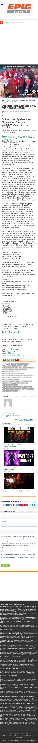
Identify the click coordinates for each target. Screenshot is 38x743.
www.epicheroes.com (13, 349)
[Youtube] (23, 505)
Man (20, 365)
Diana (4, 111)
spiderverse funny (28, 389)
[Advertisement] (19, 44)
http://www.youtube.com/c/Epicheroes (13, 355)
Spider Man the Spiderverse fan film (13, 373)
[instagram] (30, 505)
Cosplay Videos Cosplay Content (12, 332)
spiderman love (7, 383)
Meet (25, 365)
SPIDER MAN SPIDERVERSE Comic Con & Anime (14, 369)
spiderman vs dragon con (10, 385)
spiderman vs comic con (21, 383)
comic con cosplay (22, 363)
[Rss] (4, 505)
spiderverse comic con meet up (12, 389)
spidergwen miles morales (10, 379)
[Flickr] (20, 505)
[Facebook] (7, 505)
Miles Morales (7, 367)
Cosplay (9, 100)
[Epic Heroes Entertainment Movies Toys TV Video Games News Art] (19, 8)
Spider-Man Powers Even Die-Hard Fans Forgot (17, 491)
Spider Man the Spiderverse (11, 371)
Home (4, 100)
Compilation (6, 365)
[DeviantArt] (26, 505)
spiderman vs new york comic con (12, 387)
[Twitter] (10, 505)
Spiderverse (28, 387)
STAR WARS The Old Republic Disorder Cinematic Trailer (24, 419)
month (15, 367)
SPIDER (31, 367)
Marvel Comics (27, 111)
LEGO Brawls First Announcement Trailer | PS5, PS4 (13, 414)
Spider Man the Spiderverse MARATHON (13, 375)
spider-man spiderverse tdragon (21, 377)
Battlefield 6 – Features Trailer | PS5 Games (13, 22)
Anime (7, 363)
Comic (13, 363)
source (8, 249)
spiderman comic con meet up (11, 381)
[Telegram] (33, 505)
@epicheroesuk (10, 353)
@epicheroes (10, 351)
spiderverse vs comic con (10, 391)
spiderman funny (26, 381)
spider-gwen (30, 375)
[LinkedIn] (17, 505)
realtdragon (23, 367)
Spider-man (6, 377)
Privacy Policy (32, 735)
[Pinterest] (14, 505)
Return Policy (19, 737)
